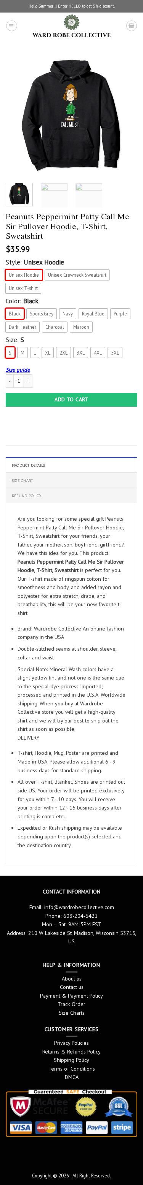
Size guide (18, 369)
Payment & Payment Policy (71, 995)
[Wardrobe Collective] (71, 26)
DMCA (72, 1077)
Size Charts (72, 1012)
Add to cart (71, 399)
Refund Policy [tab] (26, 495)
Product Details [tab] (28, 465)
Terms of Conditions (71, 1068)
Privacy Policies (71, 1042)
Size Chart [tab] (22, 480)
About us (72, 978)
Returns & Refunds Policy (71, 1051)
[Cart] (131, 26)
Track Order (71, 1004)
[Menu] (11, 26)
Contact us (72, 987)
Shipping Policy (71, 1060)
